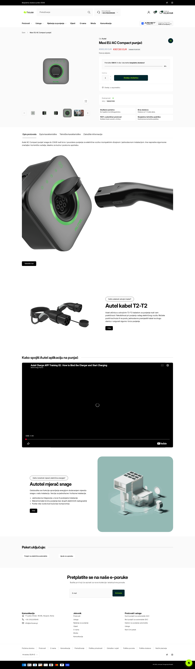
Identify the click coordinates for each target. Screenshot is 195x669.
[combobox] (65, 12)
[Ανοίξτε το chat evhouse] (189, 663)
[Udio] (170, 40)
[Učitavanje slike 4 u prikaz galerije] (67, 113)
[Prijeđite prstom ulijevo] (24, 113)
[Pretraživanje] (89, 12)
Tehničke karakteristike (70, 134)
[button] (166, 12)
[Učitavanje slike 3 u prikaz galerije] (56, 113)
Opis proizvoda (29, 134)
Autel (102, 39)
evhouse (160, 664)
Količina (104, 73)
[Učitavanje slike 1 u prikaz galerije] (33, 113)
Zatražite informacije (92, 134)
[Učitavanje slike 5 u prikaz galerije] (79, 113)
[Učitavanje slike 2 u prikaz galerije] (44, 113)
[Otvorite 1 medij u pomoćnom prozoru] (56, 71)
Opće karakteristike (48, 134)
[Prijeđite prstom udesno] (87, 113)
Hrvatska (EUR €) (28, 654)
